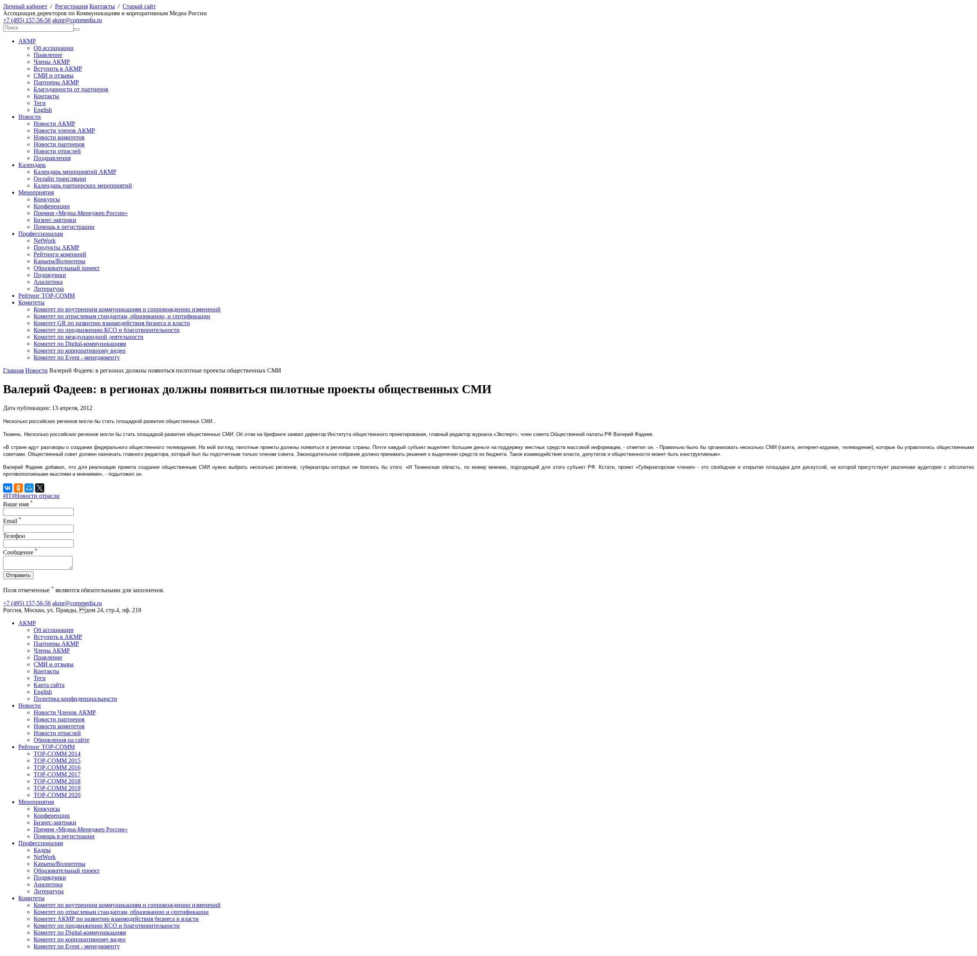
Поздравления (52, 158)
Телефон (14, 536)
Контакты (102, 6)
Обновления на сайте (61, 740)
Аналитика (48, 282)
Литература (49, 288)
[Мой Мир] (29, 488)
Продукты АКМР (56, 247)
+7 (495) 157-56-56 (27, 20)
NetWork (45, 240)
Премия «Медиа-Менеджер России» (81, 213)
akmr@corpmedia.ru (77, 20)
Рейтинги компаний (60, 254)
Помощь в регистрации (64, 227)
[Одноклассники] (18, 488)
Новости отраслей (57, 151)
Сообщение (20, 552)
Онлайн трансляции (60, 178)
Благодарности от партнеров (71, 89)
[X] (39, 488)
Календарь (32, 165)
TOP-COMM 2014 (57, 753)
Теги (40, 103)
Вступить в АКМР (58, 68)
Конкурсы (47, 199)
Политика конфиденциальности (75, 698)
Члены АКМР (52, 61)
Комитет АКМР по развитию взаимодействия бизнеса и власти (116, 918)
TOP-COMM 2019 (57, 788)
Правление (48, 55)
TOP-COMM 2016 (57, 767)
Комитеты (31, 302)
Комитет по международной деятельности (88, 337)
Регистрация (71, 6)
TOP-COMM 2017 (57, 774)
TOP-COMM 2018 (57, 781)
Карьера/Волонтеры (59, 261)
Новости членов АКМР (64, 130)
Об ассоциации (54, 48)
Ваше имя (18, 504)
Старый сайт (139, 6)
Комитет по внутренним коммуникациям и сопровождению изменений (127, 309)
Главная (13, 370)
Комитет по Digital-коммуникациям (80, 343)
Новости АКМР (54, 123)
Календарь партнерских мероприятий (83, 185)
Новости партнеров (59, 144)
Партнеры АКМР (56, 82)
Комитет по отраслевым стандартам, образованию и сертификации (121, 912)
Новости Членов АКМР (65, 712)
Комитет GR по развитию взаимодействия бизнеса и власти (112, 323)
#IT (7, 496)
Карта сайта (49, 685)
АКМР (27, 41)
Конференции (52, 206)
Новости (29, 116)
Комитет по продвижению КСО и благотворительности (107, 330)
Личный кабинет (25, 6)
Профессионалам (40, 233)
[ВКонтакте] (7, 488)
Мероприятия (36, 192)
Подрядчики (50, 275)
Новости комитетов (59, 137)
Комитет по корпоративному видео (80, 350)
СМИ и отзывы (54, 75)
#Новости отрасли (36, 496)
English (43, 110)
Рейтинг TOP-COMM (46, 295)
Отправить (18, 575)
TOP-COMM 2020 (57, 795)
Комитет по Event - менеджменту (77, 357)
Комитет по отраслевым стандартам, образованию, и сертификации (122, 316)
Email (12, 521)
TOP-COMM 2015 (57, 760)
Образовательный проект (67, 268)
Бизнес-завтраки (55, 220)
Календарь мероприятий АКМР (75, 172)
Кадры (42, 850)
